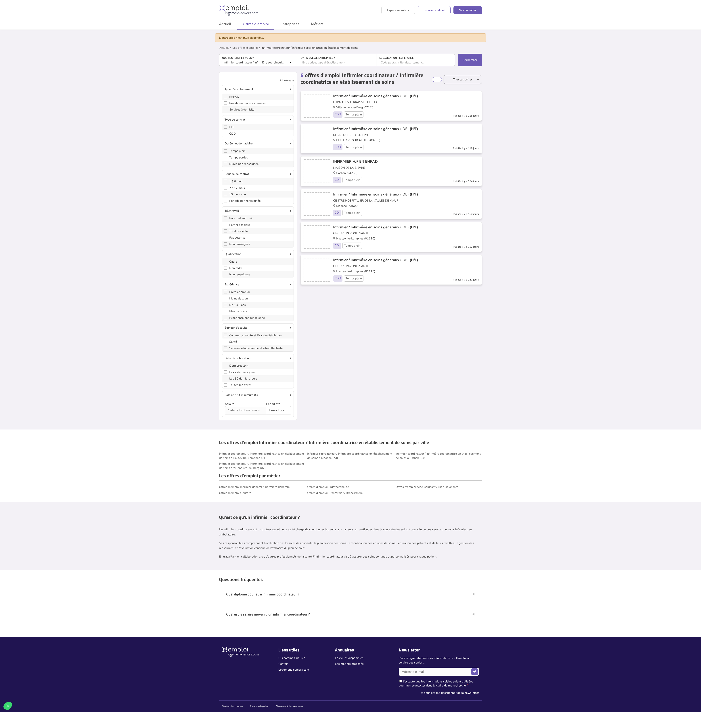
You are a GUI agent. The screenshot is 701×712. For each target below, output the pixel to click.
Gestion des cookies (232, 706)
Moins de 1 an (238, 299)
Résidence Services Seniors (247, 103)
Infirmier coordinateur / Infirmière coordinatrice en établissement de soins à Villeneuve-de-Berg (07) (261, 466)
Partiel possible (239, 225)
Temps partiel (238, 158)
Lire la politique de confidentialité (23, 681)
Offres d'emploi (256, 24)
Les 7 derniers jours (242, 372)
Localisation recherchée (396, 58)
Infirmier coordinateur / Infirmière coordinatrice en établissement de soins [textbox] (256, 63)
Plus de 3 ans (238, 311)
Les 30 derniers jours (243, 379)
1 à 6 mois (236, 181)
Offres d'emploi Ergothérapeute (328, 487)
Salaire (229, 404)
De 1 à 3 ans (237, 305)
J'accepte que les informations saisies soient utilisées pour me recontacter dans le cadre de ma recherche (436, 684)
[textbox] (337, 62)
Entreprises (289, 24)
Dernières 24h (238, 366)
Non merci (16, 693)
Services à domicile (241, 110)
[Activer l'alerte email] (437, 79)
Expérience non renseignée (247, 318)
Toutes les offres (240, 385)
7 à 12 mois (237, 188)
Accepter (67, 693)
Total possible (238, 231)
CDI (231, 127)
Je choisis (42, 693)
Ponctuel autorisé (240, 218)
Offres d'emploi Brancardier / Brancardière (335, 493)
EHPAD (234, 97)
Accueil (225, 24)
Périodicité (273, 404)
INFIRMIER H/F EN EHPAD (355, 161)
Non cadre (236, 268)
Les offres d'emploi (245, 48)
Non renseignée (239, 244)
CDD (232, 134)
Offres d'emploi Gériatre (235, 493)
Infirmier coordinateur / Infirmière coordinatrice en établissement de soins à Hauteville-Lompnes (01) (261, 456)
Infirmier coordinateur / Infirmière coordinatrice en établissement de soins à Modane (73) (349, 456)
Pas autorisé (237, 238)
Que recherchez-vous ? (238, 58)
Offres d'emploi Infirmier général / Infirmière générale (254, 487)
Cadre (233, 262)
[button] (7, 705)
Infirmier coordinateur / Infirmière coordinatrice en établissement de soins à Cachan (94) (438, 456)
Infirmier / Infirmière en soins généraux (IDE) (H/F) (375, 96)
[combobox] (258, 62)
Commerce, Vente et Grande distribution (256, 335)
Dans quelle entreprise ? (318, 58)
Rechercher (469, 60)
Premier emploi (239, 292)
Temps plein (237, 151)
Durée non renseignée (244, 164)
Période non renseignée (245, 201)
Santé (233, 342)
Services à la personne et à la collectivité (256, 348)
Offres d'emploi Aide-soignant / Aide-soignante (427, 487)
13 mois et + (237, 194)
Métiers (317, 24)
